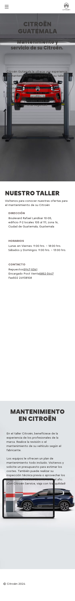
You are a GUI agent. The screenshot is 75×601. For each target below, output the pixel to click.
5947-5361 (30, 269)
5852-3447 (46, 273)
